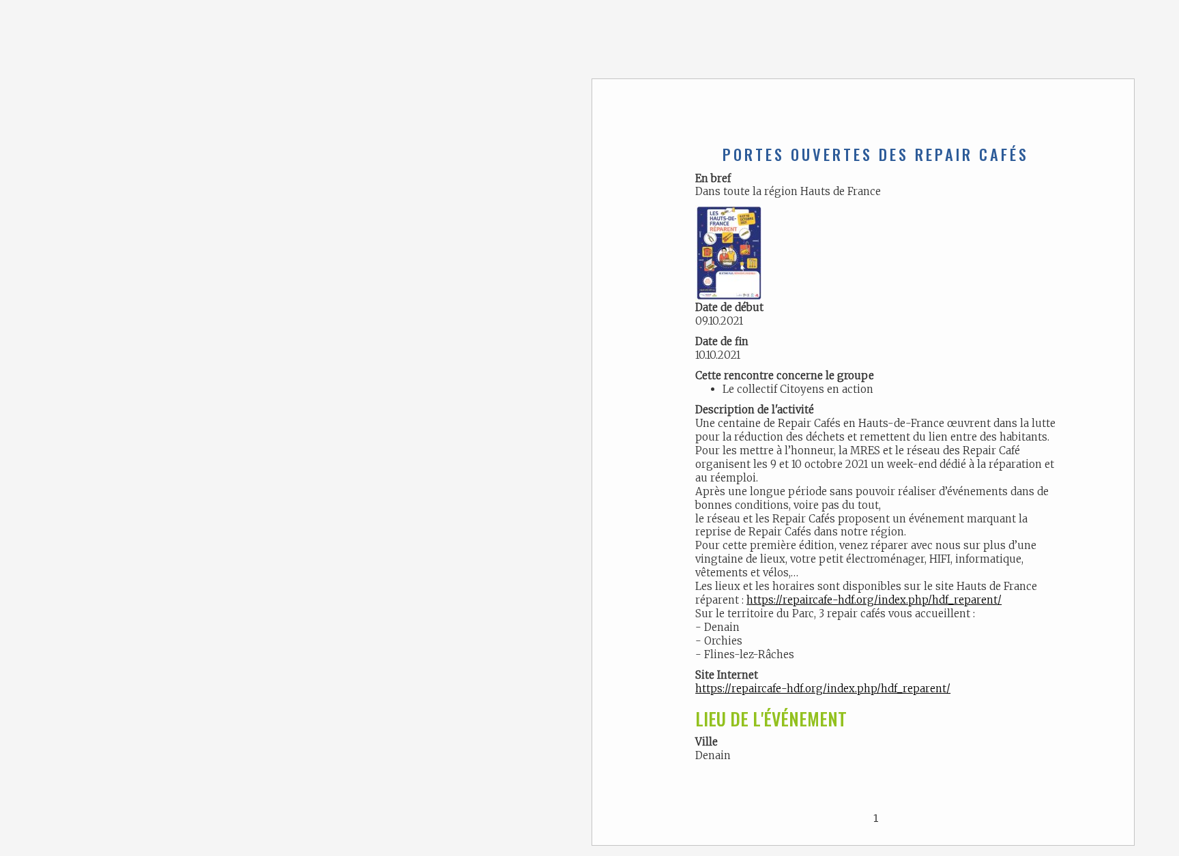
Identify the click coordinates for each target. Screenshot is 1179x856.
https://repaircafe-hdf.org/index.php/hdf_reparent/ (874, 599)
